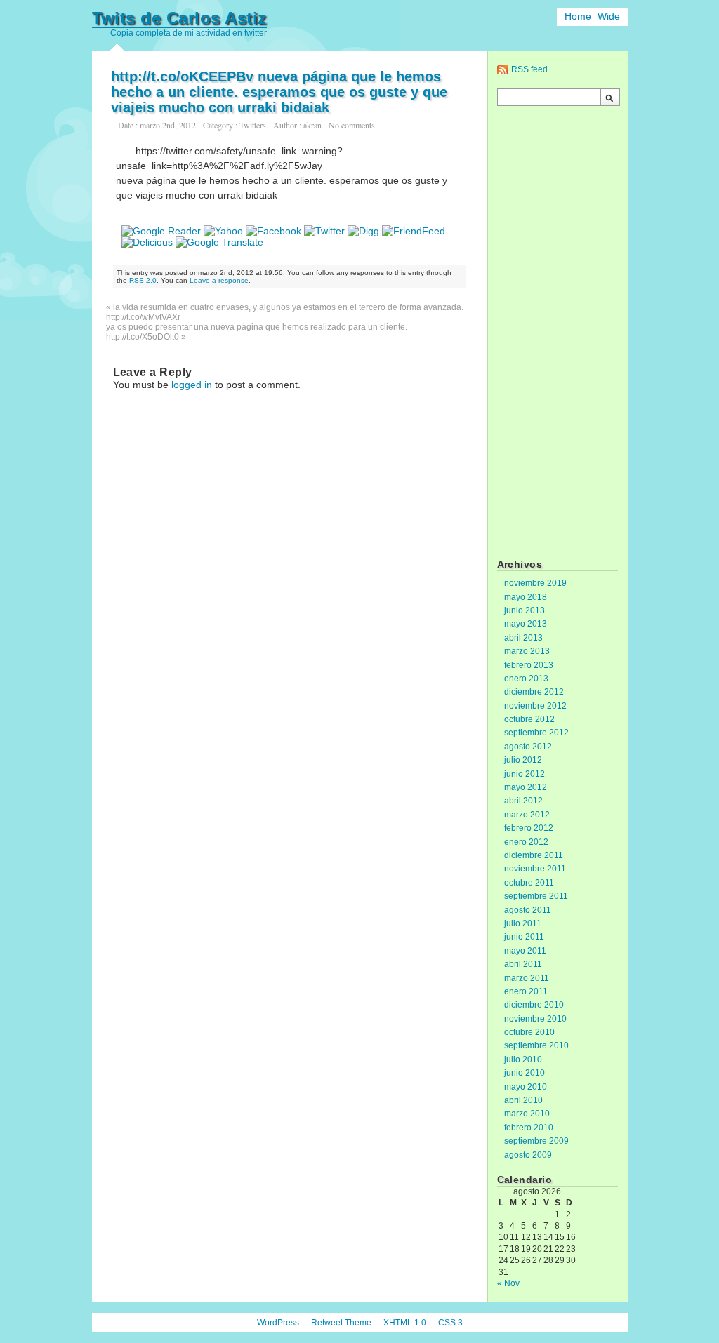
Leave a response (219, 280)
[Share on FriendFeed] (413, 230)
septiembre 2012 (536, 732)
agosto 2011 (527, 910)
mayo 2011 (525, 951)
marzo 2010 (527, 1113)
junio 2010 (524, 1073)
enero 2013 (526, 678)
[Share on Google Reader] (161, 230)
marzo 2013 (527, 651)
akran (312, 125)
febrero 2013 (528, 665)
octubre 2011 (529, 883)
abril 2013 (523, 638)
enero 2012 (526, 842)
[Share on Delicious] (147, 242)
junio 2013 (524, 610)
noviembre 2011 (535, 869)
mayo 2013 (525, 624)
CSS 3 (450, 1323)
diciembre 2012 (534, 692)
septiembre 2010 (536, 1045)
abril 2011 (523, 964)
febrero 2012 (528, 828)
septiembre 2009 (536, 1141)
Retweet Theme (341, 1323)
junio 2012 (524, 774)
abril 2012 (523, 801)
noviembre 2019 (535, 583)
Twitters (252, 125)
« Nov (508, 1283)
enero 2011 (526, 991)
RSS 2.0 (143, 280)
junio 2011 (524, 937)
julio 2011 (522, 923)
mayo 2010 (525, 1087)
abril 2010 (523, 1100)
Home (578, 16)
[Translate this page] (219, 242)
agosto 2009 (528, 1155)
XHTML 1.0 (404, 1323)
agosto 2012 (528, 746)
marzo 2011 (526, 978)
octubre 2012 (529, 719)
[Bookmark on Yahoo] (223, 230)
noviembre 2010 (535, 1019)
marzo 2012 (527, 815)
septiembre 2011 (536, 896)
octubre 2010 (529, 1032)
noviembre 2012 (535, 706)
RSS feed (529, 69)
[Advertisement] (557, 333)
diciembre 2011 (533, 855)
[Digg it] (363, 230)
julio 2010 (523, 1059)
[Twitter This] (324, 230)
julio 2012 (523, 760)
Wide (609, 16)
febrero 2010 (528, 1127)
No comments (352, 125)
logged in (191, 384)
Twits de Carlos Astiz (179, 17)
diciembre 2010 (534, 1005)
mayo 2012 (525, 787)
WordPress (278, 1323)
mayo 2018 (525, 597)
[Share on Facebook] (273, 230)
